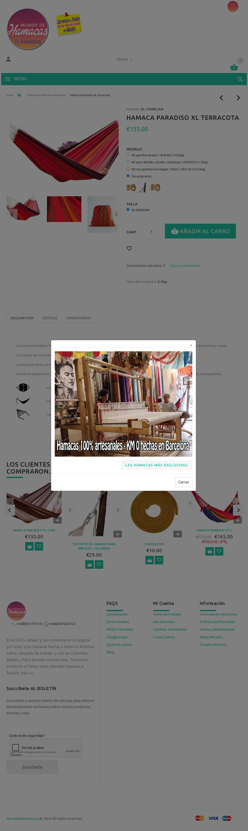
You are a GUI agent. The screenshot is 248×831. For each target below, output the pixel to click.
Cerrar (183, 482)
